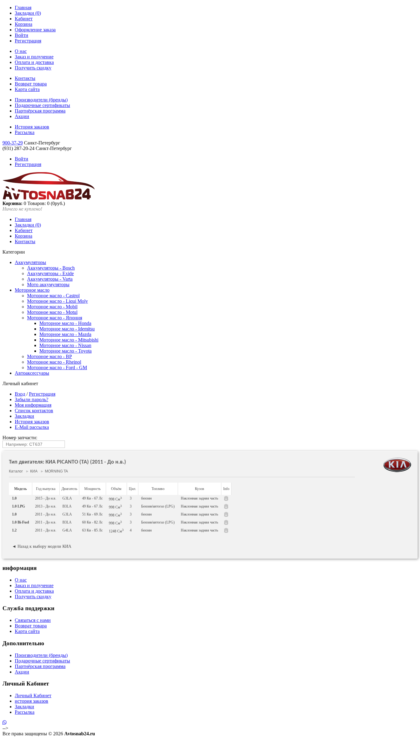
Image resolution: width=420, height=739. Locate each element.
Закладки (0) (28, 13)
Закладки (24, 416)
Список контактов (34, 410)
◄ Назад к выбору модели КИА (41, 546)
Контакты (25, 78)
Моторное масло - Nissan (65, 345)
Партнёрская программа (40, 110)
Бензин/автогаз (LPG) (158, 506)
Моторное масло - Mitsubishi (68, 339)
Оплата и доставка (34, 62)
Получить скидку (33, 67)
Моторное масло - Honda (65, 323)
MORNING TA (56, 471)
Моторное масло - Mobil (52, 306)
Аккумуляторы (30, 262)
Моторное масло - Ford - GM (57, 367)
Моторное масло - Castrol (53, 295)
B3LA (67, 506)
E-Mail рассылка (32, 427)
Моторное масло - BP (49, 356)
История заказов (32, 126)
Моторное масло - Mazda (65, 334)
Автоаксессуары (32, 373)
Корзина (23, 24)
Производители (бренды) (41, 99)
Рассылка (24, 132)
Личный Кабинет (33, 695)
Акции (22, 116)
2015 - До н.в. (45, 498)
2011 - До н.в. (45, 514)
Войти (21, 35)
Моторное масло (32, 290)
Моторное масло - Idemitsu (67, 328)
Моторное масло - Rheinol (54, 362)
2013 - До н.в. (45, 506)
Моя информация (33, 405)
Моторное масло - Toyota (65, 351)
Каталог (16, 471)
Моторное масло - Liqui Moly (57, 301)
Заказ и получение (34, 56)
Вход (20, 394)
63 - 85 (92, 530)
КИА (34, 471)
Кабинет (24, 18)
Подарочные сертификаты (42, 105)
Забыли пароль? (31, 399)
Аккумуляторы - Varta (50, 279)
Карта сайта (27, 89)
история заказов (31, 701)
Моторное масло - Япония (54, 317)
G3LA (67, 498)
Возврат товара (31, 83)
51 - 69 (92, 514)
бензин (146, 498)
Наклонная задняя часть (199, 498)
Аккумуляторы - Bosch (51, 268)
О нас (21, 51)
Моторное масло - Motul (52, 312)
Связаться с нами (33, 620)
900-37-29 (12, 142)
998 (115, 498)
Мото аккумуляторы (48, 284)
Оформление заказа (35, 29)
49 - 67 (92, 498)
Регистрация (28, 40)
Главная (23, 7)
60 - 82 (92, 522)
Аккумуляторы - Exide (50, 273)
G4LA (67, 530)
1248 (116, 530)
